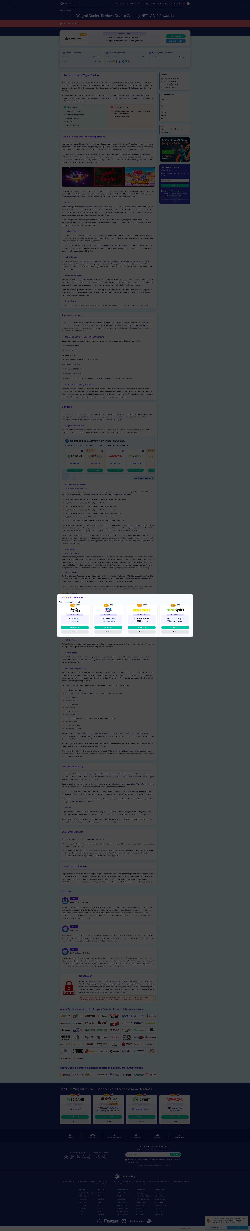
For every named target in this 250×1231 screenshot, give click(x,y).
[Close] (191, 595)
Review (80, 632)
